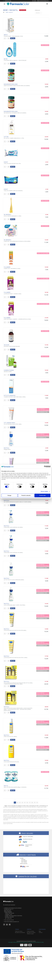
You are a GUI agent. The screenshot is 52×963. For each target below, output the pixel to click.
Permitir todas (42, 495)
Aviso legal (10, 942)
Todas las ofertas (30, 931)
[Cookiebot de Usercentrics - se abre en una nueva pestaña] (45, 467)
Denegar (9, 495)
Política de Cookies (40, 942)
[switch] (19, 487)
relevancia (38, 12)
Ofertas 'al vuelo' (30, 933)
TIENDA (17, 929)
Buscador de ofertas (31, 932)
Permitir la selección (26, 495)
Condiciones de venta (32, 942)
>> (37, 802)
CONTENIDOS (42, 929)
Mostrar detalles (44, 491)
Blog (40, 931)
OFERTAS (29, 929)
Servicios (40, 932)
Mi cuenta (34, 0)
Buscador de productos (43, 0)
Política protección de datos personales (20, 942)
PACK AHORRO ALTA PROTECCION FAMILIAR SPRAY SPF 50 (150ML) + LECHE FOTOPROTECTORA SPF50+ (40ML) (18, 683)
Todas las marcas (18, 931)
